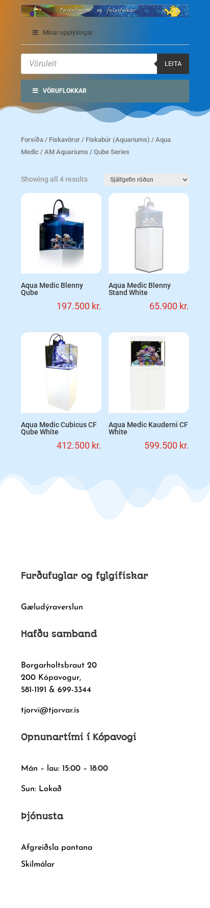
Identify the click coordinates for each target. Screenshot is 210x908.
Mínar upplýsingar (68, 32)
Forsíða (32, 139)
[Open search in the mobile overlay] (105, 64)
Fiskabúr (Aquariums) (118, 139)
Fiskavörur (64, 139)
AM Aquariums (66, 152)
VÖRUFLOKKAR (65, 90)
